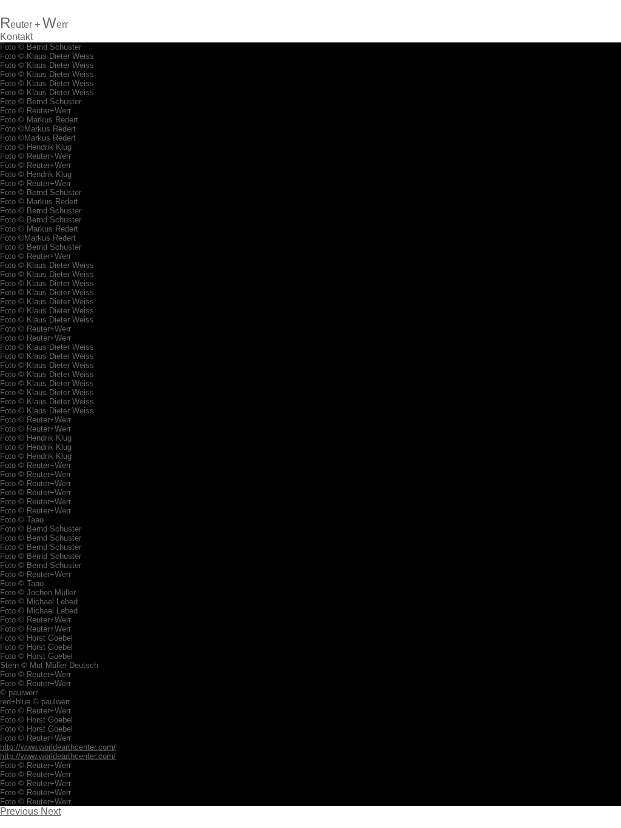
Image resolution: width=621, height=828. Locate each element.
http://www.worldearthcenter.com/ (58, 747)
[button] (20, 811)
